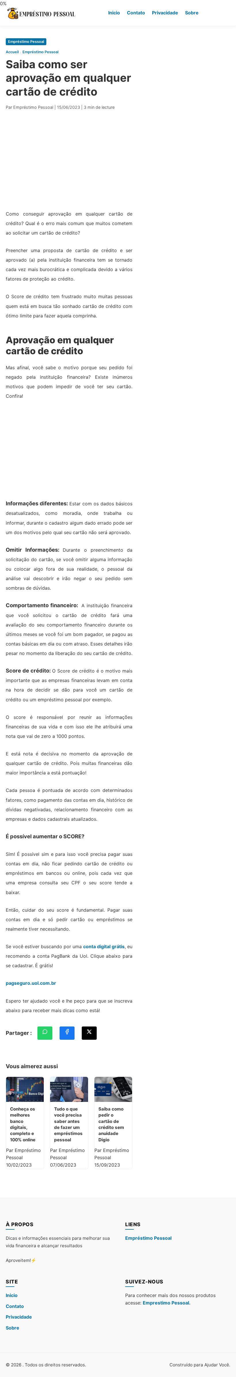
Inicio (114, 13)
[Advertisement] (69, 159)
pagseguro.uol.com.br (31, 983)
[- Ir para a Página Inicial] (41, 13)
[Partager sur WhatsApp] (44, 1033)
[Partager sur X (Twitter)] (89, 1033)
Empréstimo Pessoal (26, 41)
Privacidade (165, 13)
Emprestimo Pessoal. (167, 1303)
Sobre (192, 13)
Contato (136, 13)
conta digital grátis (104, 946)
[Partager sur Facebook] (67, 1033)
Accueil (12, 52)
